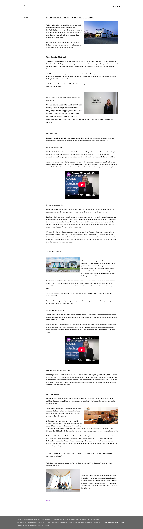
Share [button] (25, 17)
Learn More (111, 522)
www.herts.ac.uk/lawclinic (54, 86)
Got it (123, 522)
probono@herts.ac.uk (53, 303)
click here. (56, 465)
